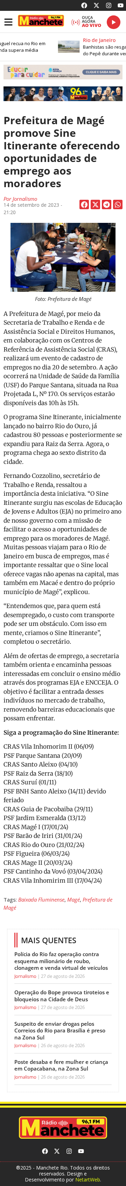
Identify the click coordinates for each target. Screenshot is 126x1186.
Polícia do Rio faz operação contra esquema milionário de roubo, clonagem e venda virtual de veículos (61, 961)
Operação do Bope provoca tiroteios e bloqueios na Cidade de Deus (61, 996)
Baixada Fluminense (41, 899)
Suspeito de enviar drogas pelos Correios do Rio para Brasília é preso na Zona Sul (59, 1030)
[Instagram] (108, 5)
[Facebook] (84, 5)
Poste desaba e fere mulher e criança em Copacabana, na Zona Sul (61, 1065)
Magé (73, 899)
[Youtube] (120, 5)
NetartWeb (87, 1179)
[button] (63, 72)
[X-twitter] (96, 5)
